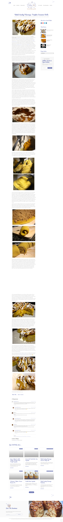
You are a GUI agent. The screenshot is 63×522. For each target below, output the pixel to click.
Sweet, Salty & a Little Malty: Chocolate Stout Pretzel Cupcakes (15, 460)
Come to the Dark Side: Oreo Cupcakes (31, 459)
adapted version (19, 44)
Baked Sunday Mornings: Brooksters (46, 482)
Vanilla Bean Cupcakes (30, 481)
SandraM (15, 424)
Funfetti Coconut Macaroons (49, 45)
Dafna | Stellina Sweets (17, 407)
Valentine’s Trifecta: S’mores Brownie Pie (16, 482)
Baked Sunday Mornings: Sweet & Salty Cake (46, 459)
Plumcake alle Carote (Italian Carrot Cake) (49, 35)
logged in (16, 440)
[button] (18, 394)
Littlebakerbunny (16, 401)
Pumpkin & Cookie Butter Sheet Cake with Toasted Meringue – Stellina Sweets (22, 436)
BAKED (28, 44)
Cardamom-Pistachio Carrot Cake (49, 40)
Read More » (12, 467)
